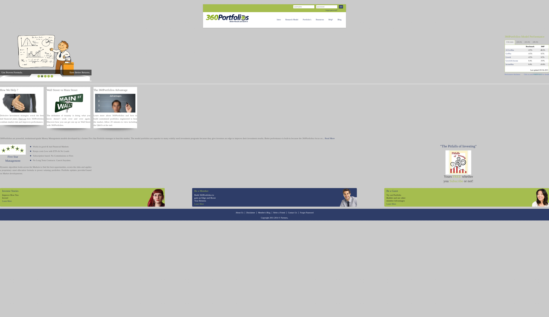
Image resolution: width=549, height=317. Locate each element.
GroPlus (508, 54)
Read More (330, 138)
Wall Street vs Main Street (62, 90)
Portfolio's (307, 20)
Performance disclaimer (512, 74)
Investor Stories (10, 190)
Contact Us (292, 213)
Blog (339, 20)
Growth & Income (512, 61)
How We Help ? (9, 90)
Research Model (291, 20)
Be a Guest (392, 190)
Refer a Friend (279, 213)
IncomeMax (510, 64)
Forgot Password (307, 213)
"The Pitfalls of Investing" (458, 146)
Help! (330, 20)
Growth (508, 57)
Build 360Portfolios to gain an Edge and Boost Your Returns (205, 198)
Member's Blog (264, 213)
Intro (279, 20)
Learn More (7, 201)
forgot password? (331, 10)
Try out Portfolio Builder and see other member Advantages (395, 198)
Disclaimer (250, 213)
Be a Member (201, 190)
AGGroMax (510, 50)
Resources (320, 20)
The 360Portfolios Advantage (111, 90)
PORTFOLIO (537, 74)
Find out (22, 119)
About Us (239, 213)
